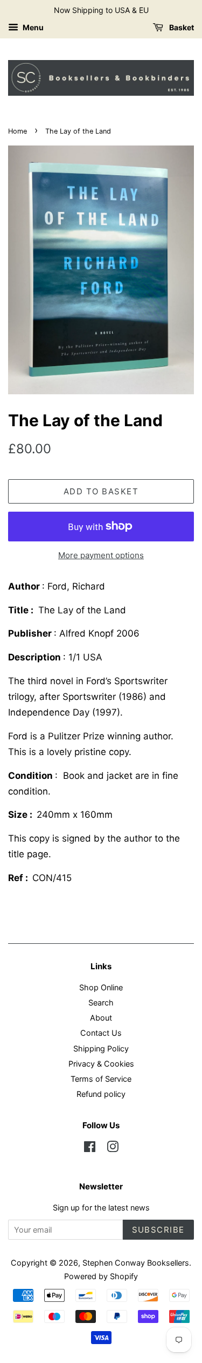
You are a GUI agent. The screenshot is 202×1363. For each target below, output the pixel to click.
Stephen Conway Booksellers (135, 1262)
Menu (32, 27)
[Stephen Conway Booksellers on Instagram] (113, 1148)
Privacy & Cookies (101, 1063)
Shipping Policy (101, 1048)
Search (101, 1002)
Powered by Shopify (101, 1276)
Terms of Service (101, 1078)
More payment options (101, 555)
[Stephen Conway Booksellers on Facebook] (89, 1148)
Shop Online (101, 987)
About (101, 1017)
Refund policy (101, 1094)
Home (17, 131)
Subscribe (158, 1230)
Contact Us (101, 1032)
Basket (181, 27)
